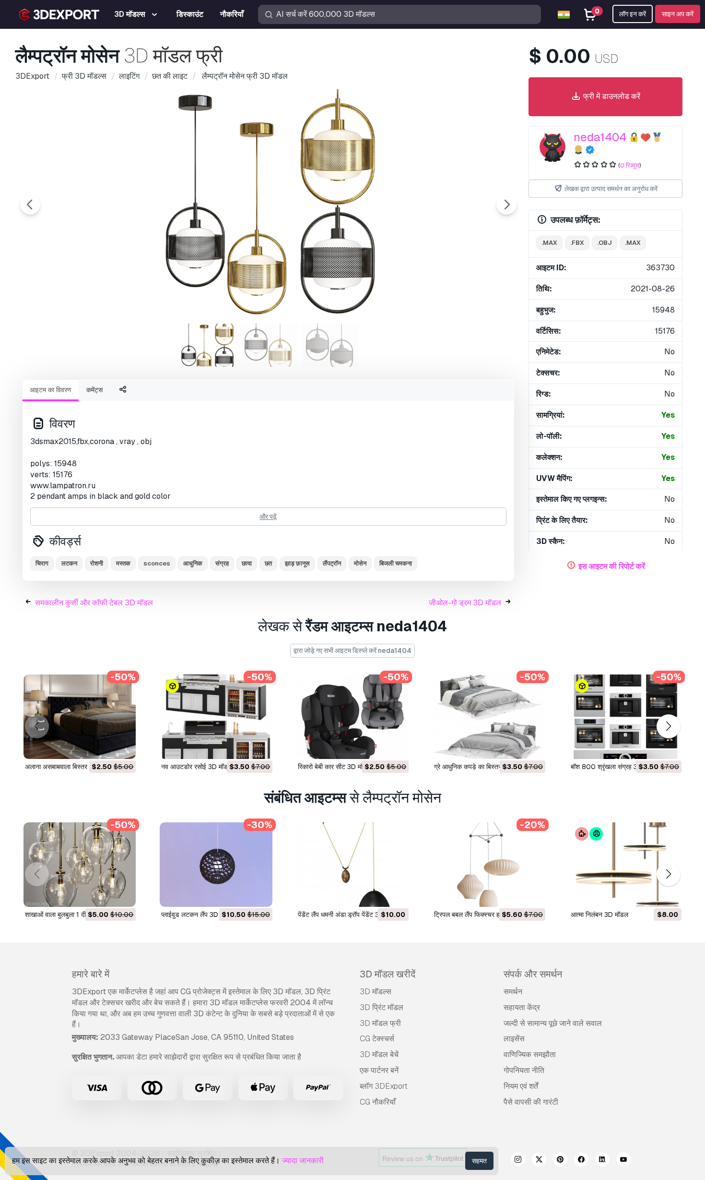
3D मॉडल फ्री (380, 1023)
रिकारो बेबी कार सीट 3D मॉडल (334, 766)
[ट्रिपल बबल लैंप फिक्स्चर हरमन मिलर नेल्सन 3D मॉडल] (489, 864)
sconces (156, 563)
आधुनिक (192, 563)
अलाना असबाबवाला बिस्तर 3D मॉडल (69, 766)
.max (549, 243)
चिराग (41, 563)
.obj (604, 243)
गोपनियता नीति (524, 1070)
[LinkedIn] (602, 1160)
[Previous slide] (30, 204)
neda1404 (600, 137)
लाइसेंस (514, 1039)
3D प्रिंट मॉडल (381, 1007)
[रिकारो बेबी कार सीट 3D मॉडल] (352, 716)
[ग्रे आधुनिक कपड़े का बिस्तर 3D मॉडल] (489, 716)
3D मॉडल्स (375, 992)
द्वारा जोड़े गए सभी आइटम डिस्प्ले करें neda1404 (352, 650)
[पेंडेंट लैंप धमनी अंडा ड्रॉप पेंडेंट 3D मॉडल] (352, 864)
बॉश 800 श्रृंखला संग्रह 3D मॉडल (614, 766)
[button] (668, 726)
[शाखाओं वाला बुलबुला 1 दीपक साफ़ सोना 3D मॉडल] (80, 864)
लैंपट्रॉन (332, 563)
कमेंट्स (94, 389)
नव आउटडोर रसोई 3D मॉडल (196, 766)
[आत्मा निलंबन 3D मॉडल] (625, 864)
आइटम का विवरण (50, 389)
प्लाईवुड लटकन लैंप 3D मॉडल (197, 914)
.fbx (577, 243)
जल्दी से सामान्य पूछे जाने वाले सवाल (553, 1023)
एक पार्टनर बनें (379, 1070)
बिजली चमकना (395, 563)
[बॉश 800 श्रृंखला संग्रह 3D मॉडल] (625, 716)
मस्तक (123, 563)
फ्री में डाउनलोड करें (610, 96)
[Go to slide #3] (330, 345)
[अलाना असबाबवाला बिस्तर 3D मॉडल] (80, 716)
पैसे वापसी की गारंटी (531, 1102)
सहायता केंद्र (522, 1007)
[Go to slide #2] (268, 345)
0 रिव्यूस (629, 165)
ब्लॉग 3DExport (384, 1086)
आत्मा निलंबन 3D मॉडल (599, 914)
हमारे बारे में (90, 974)
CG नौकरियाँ (378, 1102)
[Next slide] (506, 204)
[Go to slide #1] (207, 345)
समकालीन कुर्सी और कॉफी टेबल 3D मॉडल (94, 603)
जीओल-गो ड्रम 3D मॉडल (465, 603)
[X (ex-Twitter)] (539, 1160)
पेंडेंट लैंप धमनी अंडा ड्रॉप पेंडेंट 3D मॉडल (348, 914)
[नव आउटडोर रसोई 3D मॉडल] (216, 716)
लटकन (69, 563)
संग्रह (222, 563)
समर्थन (513, 992)
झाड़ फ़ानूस (297, 563)
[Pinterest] (560, 1160)
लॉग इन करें (632, 14)
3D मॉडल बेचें (379, 1054)
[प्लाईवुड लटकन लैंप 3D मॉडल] (216, 864)
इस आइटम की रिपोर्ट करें (611, 566)
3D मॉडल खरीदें (387, 974)
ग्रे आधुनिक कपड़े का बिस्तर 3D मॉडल (480, 766)
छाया (247, 563)
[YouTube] (623, 1160)
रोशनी (96, 563)
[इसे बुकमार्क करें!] (121, 745)
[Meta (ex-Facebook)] (581, 1160)
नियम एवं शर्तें (521, 1086)
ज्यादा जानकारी (303, 1161)
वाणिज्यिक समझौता (530, 1054)
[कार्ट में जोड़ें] (102, 745)
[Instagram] (518, 1160)
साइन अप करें (677, 14)
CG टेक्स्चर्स (377, 1039)
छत (268, 563)
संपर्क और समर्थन (533, 974)
